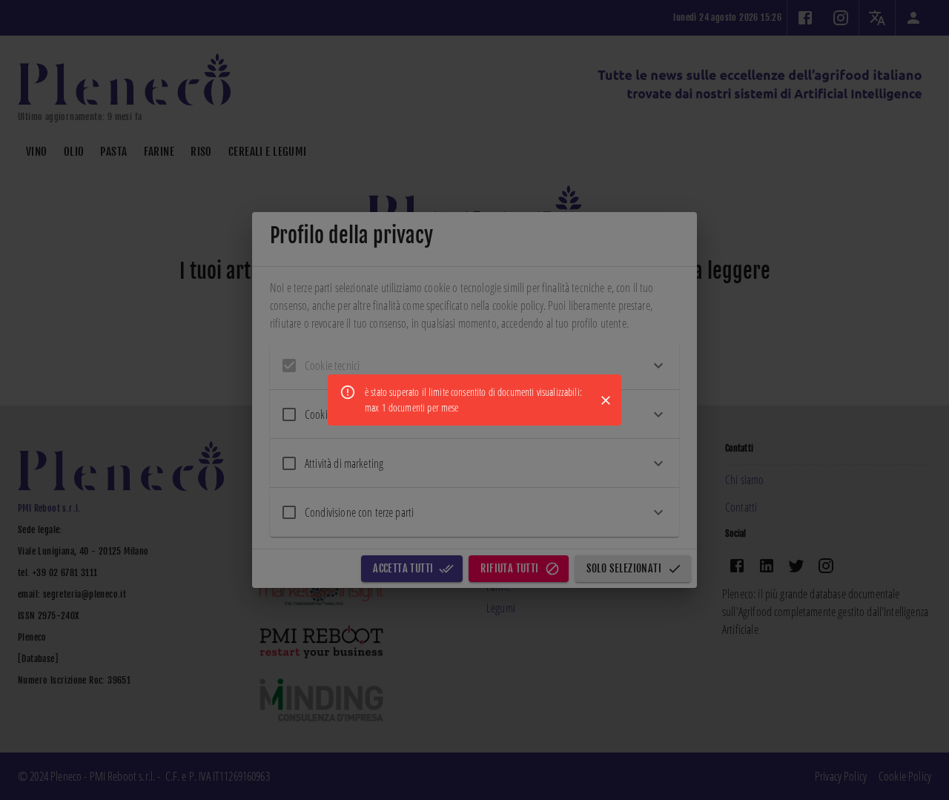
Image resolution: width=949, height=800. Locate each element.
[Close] (605, 400)
